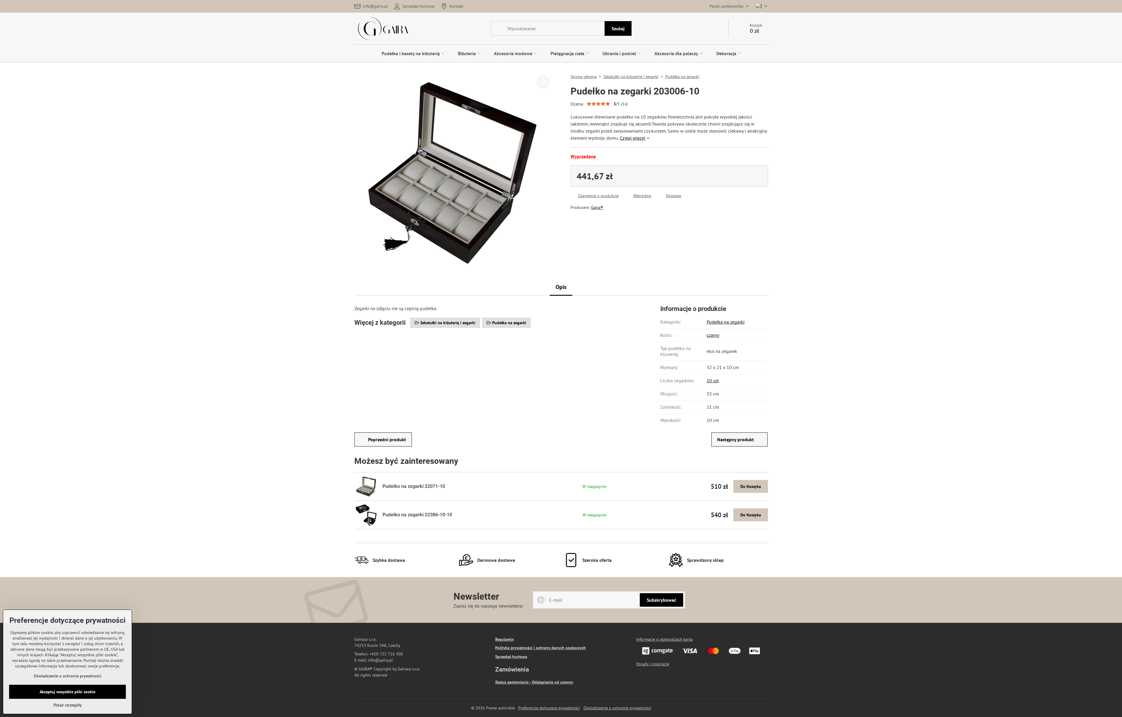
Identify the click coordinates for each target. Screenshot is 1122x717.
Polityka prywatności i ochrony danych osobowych (540, 647)
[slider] (598, 104)
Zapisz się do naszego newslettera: (488, 606)
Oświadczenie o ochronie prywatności (617, 708)
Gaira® (597, 207)
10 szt (713, 380)
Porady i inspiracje (652, 664)
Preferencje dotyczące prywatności (549, 708)
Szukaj (618, 28)
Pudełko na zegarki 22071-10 (414, 486)
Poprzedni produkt (387, 439)
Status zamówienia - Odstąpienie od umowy (534, 682)
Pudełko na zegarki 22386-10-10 (417, 515)
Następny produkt (735, 439)
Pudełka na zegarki (725, 322)
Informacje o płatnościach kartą (664, 639)
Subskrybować (661, 600)
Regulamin (504, 639)
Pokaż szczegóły (67, 705)
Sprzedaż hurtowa (511, 656)
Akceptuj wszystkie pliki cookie (67, 691)
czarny (713, 335)
